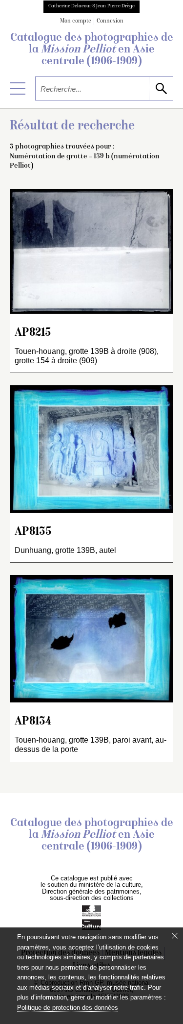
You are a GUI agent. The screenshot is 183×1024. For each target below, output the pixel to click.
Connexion (110, 21)
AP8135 (33, 532)
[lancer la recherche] (161, 88)
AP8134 (33, 722)
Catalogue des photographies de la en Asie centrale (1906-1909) (91, 50)
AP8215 (33, 333)
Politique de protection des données (67, 1007)
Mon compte (75, 21)
